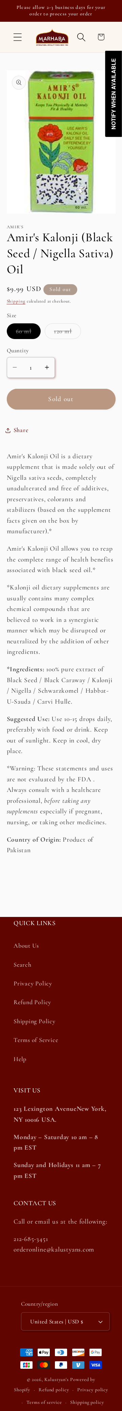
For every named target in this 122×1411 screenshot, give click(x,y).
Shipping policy (87, 1402)
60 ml (28, 333)
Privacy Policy (33, 983)
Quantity (18, 350)
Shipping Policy (35, 1021)
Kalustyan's (56, 1379)
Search (23, 964)
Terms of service (44, 1402)
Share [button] (21, 430)
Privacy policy (92, 1390)
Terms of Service (36, 1040)
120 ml (67, 333)
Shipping (16, 301)
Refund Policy (32, 1002)
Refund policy (54, 1390)
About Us (26, 945)
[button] (17, 37)
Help (20, 1059)
